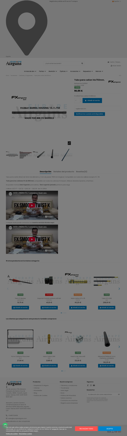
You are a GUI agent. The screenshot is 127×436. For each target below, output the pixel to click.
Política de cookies (12, 434)
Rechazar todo (86, 429)
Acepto (110, 429)
